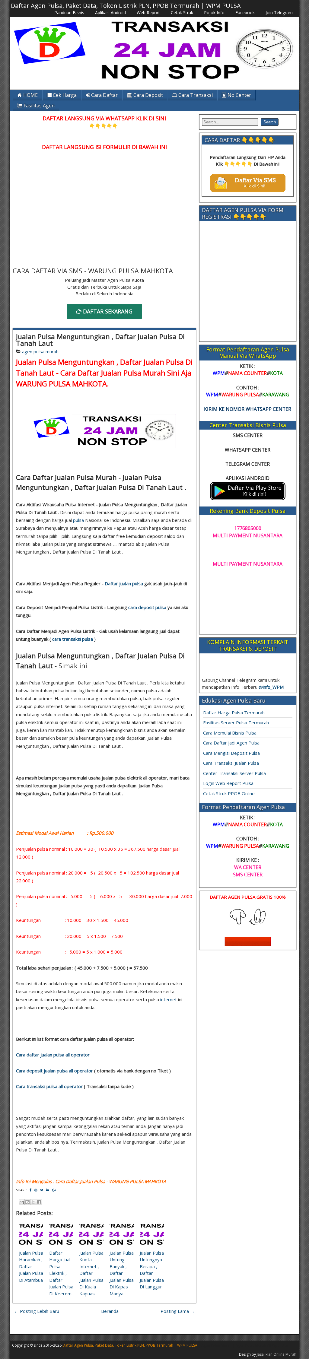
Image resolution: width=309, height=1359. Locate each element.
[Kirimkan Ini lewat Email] (22, 1202)
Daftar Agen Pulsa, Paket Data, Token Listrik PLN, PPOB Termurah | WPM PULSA (126, 6)
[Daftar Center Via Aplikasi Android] (247, 498)
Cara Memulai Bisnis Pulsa (229, 733)
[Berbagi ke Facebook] (39, 1202)
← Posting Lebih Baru (36, 1311)
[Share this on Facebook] (30, 1190)
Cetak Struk (182, 12)
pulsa (78, 520)
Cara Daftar (104, 95)
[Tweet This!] (42, 1190)
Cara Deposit (147, 95)
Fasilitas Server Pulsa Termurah (236, 722)
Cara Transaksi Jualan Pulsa (231, 763)
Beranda (110, 1311)
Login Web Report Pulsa (228, 783)
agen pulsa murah (40, 351)
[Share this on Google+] (54, 1190)
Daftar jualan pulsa (124, 583)
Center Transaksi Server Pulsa (234, 773)
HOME (30, 95)
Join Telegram (279, 12)
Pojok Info (214, 12)
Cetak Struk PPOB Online (229, 793)
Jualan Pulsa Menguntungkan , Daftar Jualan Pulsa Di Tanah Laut (100, 340)
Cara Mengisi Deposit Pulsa (231, 753)
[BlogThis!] (27, 1202)
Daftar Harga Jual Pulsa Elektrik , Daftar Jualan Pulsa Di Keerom (61, 1273)
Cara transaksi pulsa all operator (49, 1086)
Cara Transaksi (195, 95)
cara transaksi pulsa (72, 639)
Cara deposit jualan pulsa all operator (54, 1071)
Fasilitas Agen (38, 105)
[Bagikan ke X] (33, 1202)
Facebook (245, 12)
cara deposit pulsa (147, 607)
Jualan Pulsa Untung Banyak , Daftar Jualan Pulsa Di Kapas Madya (122, 1273)
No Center (238, 95)
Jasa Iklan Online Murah (276, 1354)
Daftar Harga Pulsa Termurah (234, 713)
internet (168, 999)
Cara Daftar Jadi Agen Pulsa (231, 743)
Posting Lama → (178, 1311)
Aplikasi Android (110, 12)
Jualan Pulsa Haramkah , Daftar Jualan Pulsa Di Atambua (31, 1266)
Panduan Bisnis (69, 12)
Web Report (148, 12)
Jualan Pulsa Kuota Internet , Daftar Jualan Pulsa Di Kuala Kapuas (91, 1273)
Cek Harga (64, 95)
